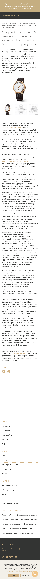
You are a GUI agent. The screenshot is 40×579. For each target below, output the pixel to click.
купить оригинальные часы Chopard (15, 161)
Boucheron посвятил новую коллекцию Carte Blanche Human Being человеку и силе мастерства (20, 520)
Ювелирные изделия (10, 465)
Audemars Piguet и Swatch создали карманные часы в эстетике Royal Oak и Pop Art (20, 515)
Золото (5, 460)
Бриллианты (6, 469)
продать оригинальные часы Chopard (23, 349)
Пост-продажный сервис (12, 503)
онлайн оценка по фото (26, 6)
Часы (4, 456)
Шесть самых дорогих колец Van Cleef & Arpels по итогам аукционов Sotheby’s (20, 528)
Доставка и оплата (9, 485)
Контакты (6, 426)
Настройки (26, 575)
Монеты (5, 474)
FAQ (3, 444)
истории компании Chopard (12, 128)
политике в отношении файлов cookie (20, 571)
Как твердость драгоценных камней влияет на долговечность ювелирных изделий (20, 533)
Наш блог (5, 439)
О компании (6, 430)
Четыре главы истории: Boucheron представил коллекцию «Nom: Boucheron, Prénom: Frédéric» (20, 524)
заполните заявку (19, 353)
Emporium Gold (8, 544)
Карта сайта (7, 435)
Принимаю (13, 575)
